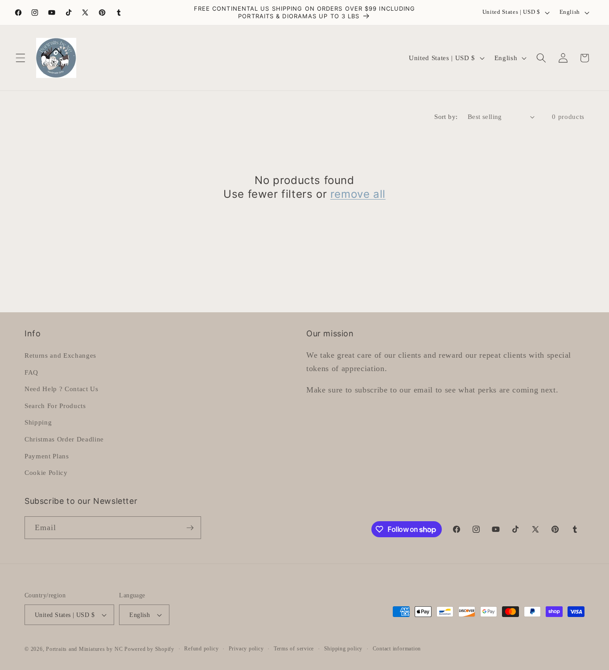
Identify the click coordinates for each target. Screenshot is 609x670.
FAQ (31, 372)
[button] (20, 58)
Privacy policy (246, 648)
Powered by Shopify (149, 649)
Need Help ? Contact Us (62, 388)
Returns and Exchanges (60, 355)
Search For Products (55, 405)
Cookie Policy (46, 472)
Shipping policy (343, 648)
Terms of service (294, 648)
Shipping (38, 422)
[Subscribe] (190, 527)
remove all (358, 194)
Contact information (397, 648)
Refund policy (201, 648)
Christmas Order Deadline (64, 439)
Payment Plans (47, 456)
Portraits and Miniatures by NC (84, 649)
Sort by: (446, 116)
